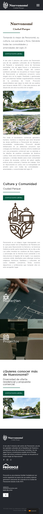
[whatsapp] (11, 460)
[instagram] (7, 460)
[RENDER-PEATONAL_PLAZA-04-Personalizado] (21, 91)
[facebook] (4, 460)
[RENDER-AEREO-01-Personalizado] (21, 114)
